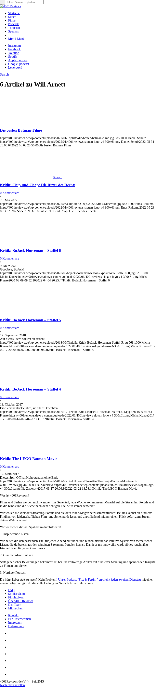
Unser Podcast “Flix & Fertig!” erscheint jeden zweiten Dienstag (99, 579)
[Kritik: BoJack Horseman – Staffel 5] (26, 312)
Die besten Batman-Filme (21, 130)
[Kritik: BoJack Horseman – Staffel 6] (26, 243)
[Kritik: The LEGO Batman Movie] (26, 450)
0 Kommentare (9, 193)
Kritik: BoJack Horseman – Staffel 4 (30, 389)
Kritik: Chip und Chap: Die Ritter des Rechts (37, 185)
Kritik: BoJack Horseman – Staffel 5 (30, 320)
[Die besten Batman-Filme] (26, 122)
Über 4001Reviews (20, 601)
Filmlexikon (16, 597)
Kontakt (13, 615)
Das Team (14, 604)
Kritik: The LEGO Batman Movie (28, 459)
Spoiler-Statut (17, 593)
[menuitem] (82, 13)
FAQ (11, 590)
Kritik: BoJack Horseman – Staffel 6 (30, 250)
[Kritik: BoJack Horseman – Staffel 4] (26, 381)
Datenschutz (16, 626)
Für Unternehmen (19, 619)
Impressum (15, 622)
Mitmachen (15, 608)
